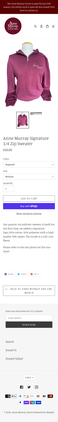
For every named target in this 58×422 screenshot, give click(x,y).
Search (10, 341)
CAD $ (28, 377)
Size (5, 170)
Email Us (11, 350)
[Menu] (53, 25)
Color (6, 158)
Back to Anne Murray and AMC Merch (31, 290)
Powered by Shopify (44, 412)
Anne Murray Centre (22, 412)
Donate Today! (14, 358)
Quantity (8, 183)
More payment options (29, 213)
